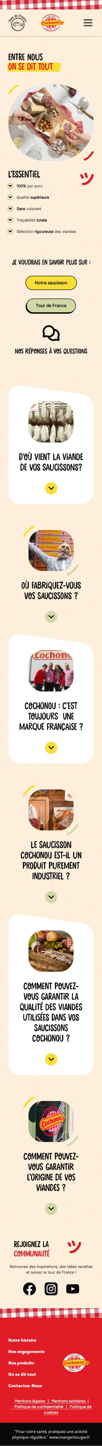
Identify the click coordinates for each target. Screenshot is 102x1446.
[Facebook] (29, 1288)
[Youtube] (72, 1288)
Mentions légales (30, 1400)
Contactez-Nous (25, 1385)
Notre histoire (22, 1340)
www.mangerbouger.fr (69, 1437)
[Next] (51, 488)
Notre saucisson (51, 282)
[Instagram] (51, 1288)
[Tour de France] (22, 22)
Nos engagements (26, 1351)
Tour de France (51, 305)
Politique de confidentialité (38, 1406)
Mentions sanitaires (68, 1400)
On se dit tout (22, 1374)
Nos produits (21, 1362)
